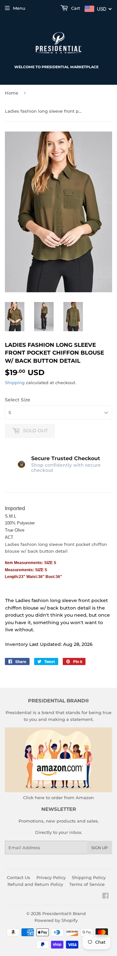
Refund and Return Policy (35, 884)
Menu (19, 8)
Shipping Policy (89, 877)
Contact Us (18, 877)
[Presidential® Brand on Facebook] (105, 896)
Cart (75, 8)
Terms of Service (87, 884)
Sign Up (99, 847)
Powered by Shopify (56, 920)
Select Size (17, 400)
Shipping (15, 382)
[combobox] (98, 9)
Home (11, 92)
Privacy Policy (51, 877)
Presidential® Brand (64, 913)
